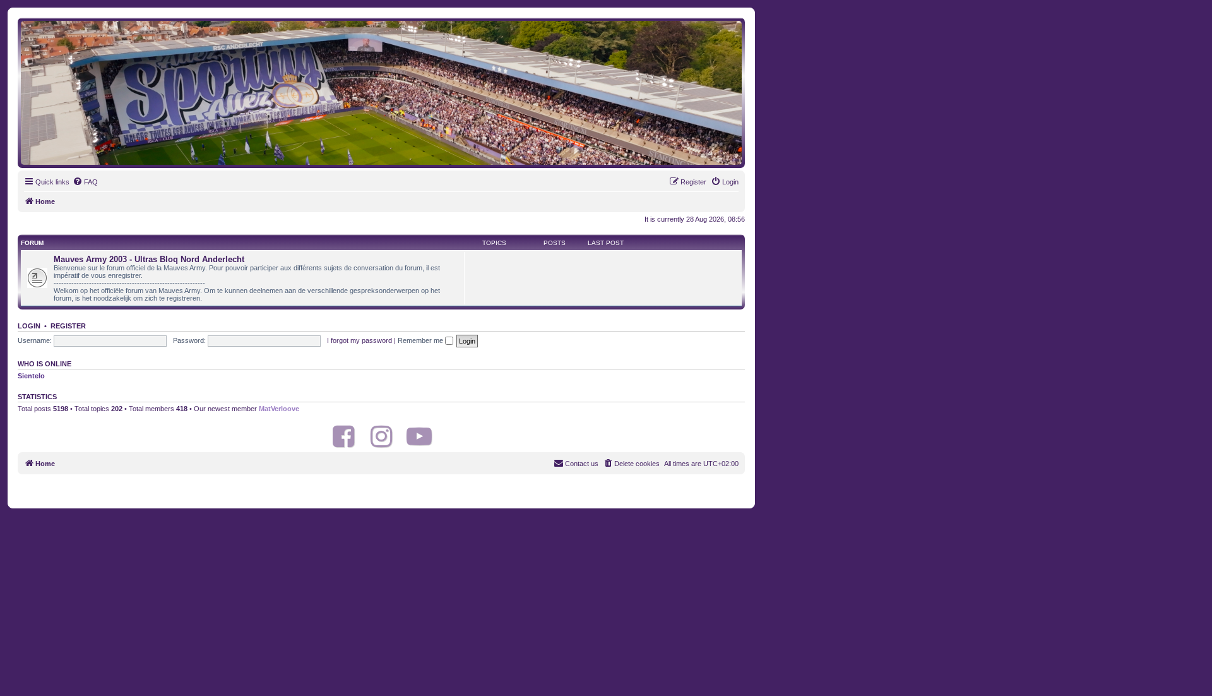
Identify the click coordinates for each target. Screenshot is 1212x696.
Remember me (421, 340)
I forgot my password (359, 340)
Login (29, 326)
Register (68, 326)
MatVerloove (279, 408)
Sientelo (31, 376)
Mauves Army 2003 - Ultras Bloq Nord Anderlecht (149, 259)
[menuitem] (85, 181)
